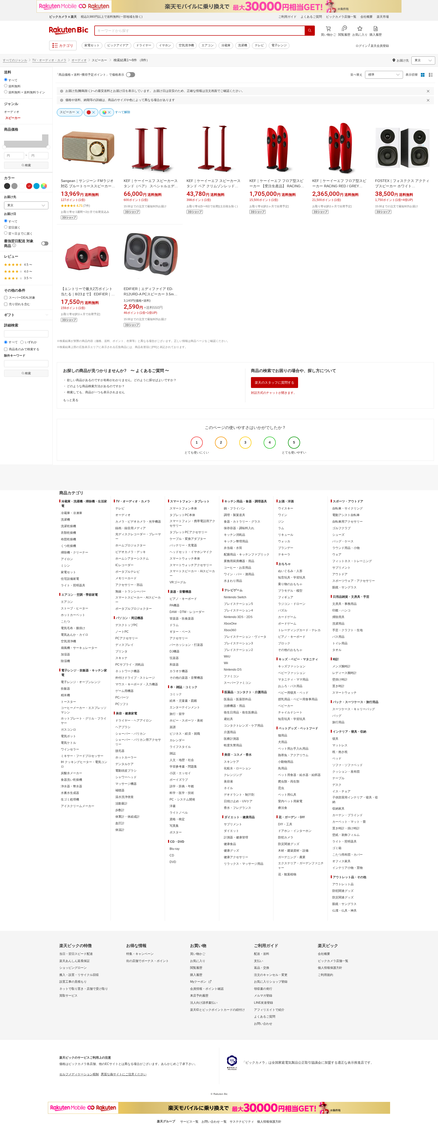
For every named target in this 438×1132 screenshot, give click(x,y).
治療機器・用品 (234, 706)
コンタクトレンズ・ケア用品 (243, 725)
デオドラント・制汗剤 (239, 794)
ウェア (336, 554)
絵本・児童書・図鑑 (183, 701)
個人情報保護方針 (330, 968)
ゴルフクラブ (341, 528)
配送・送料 (261, 954)
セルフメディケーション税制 (79, 1074)
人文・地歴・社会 (182, 760)
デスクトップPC (126, 625)
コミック (176, 694)
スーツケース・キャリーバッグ (353, 709)
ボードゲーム (287, 623)
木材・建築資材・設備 (293, 850)
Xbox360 (230, 630)
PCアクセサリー (126, 638)
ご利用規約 (325, 975)
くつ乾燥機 (68, 546)
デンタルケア (124, 764)
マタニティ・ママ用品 (293, 679)
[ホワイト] (22, 186)
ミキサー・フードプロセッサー (82, 756)
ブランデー (285, 548)
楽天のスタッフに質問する (274, 382)
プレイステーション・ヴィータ (245, 637)
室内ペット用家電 (290, 801)
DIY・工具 (285, 824)
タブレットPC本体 (182, 515)
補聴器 (119, 790)
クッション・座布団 (346, 771)
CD (172, 855)
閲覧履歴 (196, 968)
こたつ (65, 621)
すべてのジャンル (15, 60)
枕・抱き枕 (340, 752)
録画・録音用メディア (130, 528)
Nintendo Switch (235, 597)
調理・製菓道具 (234, 515)
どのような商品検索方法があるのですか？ (96, 386)
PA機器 (174, 605)
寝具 (335, 738)
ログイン (362, 46)
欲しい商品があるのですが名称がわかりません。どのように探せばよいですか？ (121, 380)
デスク (336, 785)
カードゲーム (287, 617)
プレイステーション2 (238, 650)
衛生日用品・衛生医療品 (240, 712)
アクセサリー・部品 (129, 585)
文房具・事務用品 (344, 604)
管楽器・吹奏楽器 (182, 618)
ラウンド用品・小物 (346, 548)
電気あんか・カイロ (74, 634)
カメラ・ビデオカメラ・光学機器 (138, 521)
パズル (282, 610)
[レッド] (29, 186)
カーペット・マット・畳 (349, 822)
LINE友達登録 (263, 1002)
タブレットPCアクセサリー (188, 532)
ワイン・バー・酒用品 (239, 574)
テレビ (259, 45)
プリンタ (121, 651)
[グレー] (14, 186)
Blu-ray (174, 849)
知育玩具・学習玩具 (291, 577)
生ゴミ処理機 (70, 799)
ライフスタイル (180, 747)
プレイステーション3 (238, 643)
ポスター (176, 832)
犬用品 (282, 742)
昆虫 (281, 788)
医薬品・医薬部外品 (237, 699)
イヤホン (165, 45)
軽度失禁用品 (233, 745)
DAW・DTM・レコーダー (187, 612)
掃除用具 (338, 617)
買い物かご (197, 954)
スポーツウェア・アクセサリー (353, 581)
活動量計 (121, 803)
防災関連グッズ (288, 844)
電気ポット (68, 736)
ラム (281, 528)
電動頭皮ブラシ (126, 770)
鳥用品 (282, 768)
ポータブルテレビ (127, 571)
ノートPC (122, 631)
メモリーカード (126, 578)
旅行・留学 (177, 714)
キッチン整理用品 (236, 541)
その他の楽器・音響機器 (186, 678)
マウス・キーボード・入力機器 (136, 684)
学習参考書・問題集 (183, 766)
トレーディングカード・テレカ (299, 630)
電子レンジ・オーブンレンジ (80, 682)
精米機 (65, 695)
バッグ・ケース (343, 541)
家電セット (92, 45)
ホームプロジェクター (130, 545)
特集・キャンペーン (140, 954)
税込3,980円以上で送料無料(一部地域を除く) (111, 16)
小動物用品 (285, 762)
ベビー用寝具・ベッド (293, 692)
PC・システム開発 (182, 799)
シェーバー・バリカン (130, 733)
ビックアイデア (118, 45)
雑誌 (173, 753)
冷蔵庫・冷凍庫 (71, 513)
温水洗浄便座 (124, 797)
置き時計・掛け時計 (346, 828)
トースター (68, 702)
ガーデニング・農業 (291, 857)
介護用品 (230, 732)
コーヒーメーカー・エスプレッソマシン (83, 710)
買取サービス (68, 995)
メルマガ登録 (263, 995)
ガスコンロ (68, 729)
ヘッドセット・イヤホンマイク (191, 552)
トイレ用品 (340, 643)
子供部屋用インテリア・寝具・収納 (355, 800)
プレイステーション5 (238, 604)
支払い (258, 961)
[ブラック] (7, 186)
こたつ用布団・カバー (347, 854)
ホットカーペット (73, 615)
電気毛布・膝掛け (73, 628)
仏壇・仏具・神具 (344, 910)
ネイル (228, 788)
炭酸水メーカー (71, 773)
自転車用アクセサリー (347, 521)
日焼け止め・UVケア (238, 801)
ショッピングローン (73, 968)
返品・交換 (261, 968)
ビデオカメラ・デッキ (130, 552)
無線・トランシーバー (130, 591)
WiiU (227, 656)
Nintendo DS (233, 669)
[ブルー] (36, 186)
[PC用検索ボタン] (310, 31)
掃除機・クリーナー (74, 552)
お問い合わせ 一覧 (214, 1121)
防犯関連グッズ (343, 891)
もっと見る (70, 400)
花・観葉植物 (287, 874)
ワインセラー (70, 749)
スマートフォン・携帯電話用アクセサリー (192, 523)
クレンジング (233, 775)
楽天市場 (383, 16)
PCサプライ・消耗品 (129, 664)
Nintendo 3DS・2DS (238, 617)
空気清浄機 (186, 45)
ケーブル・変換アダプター (188, 539)
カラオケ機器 (179, 671)
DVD (173, 862)
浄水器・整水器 (71, 786)
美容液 (228, 781)
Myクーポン (198, 981)
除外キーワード (14, 355)
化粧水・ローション (237, 768)
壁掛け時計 (340, 679)
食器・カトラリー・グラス (242, 521)
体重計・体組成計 (127, 816)
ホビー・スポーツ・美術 (186, 720)
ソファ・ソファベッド (347, 765)
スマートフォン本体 (183, 508)
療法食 (282, 808)
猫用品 (282, 735)
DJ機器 (174, 651)
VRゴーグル (178, 582)
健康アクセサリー (236, 857)
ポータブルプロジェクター (133, 608)
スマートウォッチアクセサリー (191, 565)
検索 (28, 165)
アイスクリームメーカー (77, 806)
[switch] (44, 243)
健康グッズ (231, 850)
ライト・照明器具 (73, 585)
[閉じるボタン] (429, 91)
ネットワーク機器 (127, 671)
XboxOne (230, 623)
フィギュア (285, 597)
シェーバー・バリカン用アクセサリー (138, 742)
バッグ (336, 715)
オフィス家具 (341, 861)
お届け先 (10, 197)
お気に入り (197, 961)
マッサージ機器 (126, 784)
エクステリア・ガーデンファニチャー (301, 865)
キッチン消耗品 (234, 535)
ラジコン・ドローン (291, 604)
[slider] (4, 147)
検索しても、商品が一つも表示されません (96, 392)
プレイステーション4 (238, 610)
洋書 (173, 806)
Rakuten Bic (68, 31)
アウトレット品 (343, 884)
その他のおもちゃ (290, 650)
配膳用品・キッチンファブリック (246, 554)
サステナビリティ (242, 1121)
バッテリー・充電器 (183, 545)
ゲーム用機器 (124, 691)
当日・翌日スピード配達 (76, 954)
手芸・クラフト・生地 (347, 630)
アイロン (67, 559)
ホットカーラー (126, 757)
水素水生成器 (70, 793)
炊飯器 (65, 688)
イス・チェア (341, 791)
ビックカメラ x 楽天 (63, 16)
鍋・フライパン (234, 508)
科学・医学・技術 (182, 793)
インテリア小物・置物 (347, 868)
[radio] (5, 79)
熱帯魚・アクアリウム (293, 755)
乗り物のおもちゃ (290, 584)
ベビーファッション (291, 673)
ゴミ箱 (336, 848)
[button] (7, 140)
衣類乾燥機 (68, 532)
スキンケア (231, 762)
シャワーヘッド (126, 777)
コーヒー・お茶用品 (237, 567)
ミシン (65, 565)
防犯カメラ (285, 837)
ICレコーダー (124, 565)
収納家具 (338, 808)
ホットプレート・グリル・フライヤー (83, 721)
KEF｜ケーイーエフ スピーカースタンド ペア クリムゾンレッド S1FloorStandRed (214, 186)
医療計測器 (231, 738)
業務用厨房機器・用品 (239, 561)
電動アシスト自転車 (346, 515)
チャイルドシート (290, 712)
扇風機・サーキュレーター (79, 648)
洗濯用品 (338, 623)
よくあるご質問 (311, 16)
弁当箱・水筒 (233, 548)
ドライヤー (143, 45)
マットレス (340, 745)
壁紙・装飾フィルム (346, 835)
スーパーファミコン (237, 683)
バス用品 (338, 637)
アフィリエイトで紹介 (269, 1010)
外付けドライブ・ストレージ (135, 678)
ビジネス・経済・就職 (185, 733)
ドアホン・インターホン (295, 831)
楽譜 (173, 727)
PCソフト (122, 704)
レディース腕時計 (344, 673)
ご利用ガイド (287, 16)
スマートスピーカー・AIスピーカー (138, 600)
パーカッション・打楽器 (186, 645)
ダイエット (231, 831)
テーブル (338, 778)
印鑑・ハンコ (341, 610)
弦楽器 (174, 658)
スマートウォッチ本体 (185, 558)
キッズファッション (291, 666)
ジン (281, 521)
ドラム (174, 625)
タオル (336, 650)
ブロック (284, 643)
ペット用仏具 (287, 794)
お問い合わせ (263, 1023)
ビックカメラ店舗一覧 (341, 16)
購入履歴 (196, 975)
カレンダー (177, 740)
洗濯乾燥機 (68, 526)
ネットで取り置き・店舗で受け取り (83, 989)
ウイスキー (285, 508)
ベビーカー (285, 706)
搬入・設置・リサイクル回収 (79, 975)
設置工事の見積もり (73, 981)
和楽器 (174, 664)
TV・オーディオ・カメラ (49, 60)
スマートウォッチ (344, 692)
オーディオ (79, 60)
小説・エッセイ (180, 773)
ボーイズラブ (179, 779)
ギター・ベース (180, 631)
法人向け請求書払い (203, 1002)
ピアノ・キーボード (183, 599)
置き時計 (338, 686)
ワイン (282, 515)
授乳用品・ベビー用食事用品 (298, 699)
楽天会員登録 (380, 46)
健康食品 (230, 844)
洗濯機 (242, 45)
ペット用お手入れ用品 (293, 748)
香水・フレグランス (237, 808)
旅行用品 (338, 722)
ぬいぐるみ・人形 (290, 571)
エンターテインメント (185, 707)
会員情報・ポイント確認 (207, 989)
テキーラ (284, 554)
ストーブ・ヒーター (74, 608)
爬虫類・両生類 (288, 781)
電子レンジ (279, 45)
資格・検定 (177, 819)
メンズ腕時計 (341, 666)
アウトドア (340, 574)
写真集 (174, 826)
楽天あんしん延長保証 (74, 961)
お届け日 (10, 214)
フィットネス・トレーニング (352, 561)
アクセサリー (179, 638)
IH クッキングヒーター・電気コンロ (84, 764)
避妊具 (228, 719)
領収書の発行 (263, 989)
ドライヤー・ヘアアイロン (133, 720)
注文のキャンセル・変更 (270, 975)
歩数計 (119, 810)
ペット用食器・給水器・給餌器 (299, 775)
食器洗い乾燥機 (71, 779)
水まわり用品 (233, 581)
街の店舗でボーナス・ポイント (147, 961)
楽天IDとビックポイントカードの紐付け (217, 1010)
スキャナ (121, 658)
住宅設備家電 (70, 579)
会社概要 (366, 16)
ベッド (336, 758)
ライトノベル (179, 812)
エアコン (208, 45)
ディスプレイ (124, 645)
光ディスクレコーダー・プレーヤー (138, 536)
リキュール (285, 535)
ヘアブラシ (123, 727)
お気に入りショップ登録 (270, 981)
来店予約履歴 (199, 995)
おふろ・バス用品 (290, 686)
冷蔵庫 (225, 45)
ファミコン (231, 676)
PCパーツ (122, 697)
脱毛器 (119, 751)
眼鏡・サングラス (344, 587)
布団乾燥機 (68, 539)
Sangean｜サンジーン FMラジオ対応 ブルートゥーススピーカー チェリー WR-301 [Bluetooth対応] (88, 186)
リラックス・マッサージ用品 (243, 864)
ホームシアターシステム (132, 558)
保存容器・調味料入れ (239, 528)
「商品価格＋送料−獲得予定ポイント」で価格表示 (90, 74)
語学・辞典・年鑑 (182, 786)
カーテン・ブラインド (347, 815)
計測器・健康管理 (236, 837)
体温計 (119, 830)
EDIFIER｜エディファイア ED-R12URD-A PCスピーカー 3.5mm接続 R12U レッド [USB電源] (150, 294)
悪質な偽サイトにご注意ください (124, 1074)
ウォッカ (284, 541)
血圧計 (119, 823)
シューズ (338, 535)
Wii (226, 663)
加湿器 (65, 654)
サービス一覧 (189, 1121)
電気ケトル (68, 743)
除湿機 (65, 661)
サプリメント (233, 824)
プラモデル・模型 (290, 590)
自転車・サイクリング (347, 508)
